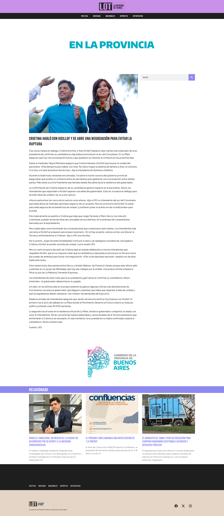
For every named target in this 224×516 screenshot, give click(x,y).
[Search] (191, 77)
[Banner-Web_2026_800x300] (112, 380)
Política (84, 16)
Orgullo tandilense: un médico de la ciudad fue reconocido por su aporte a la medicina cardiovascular (53, 441)
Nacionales (110, 16)
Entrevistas (138, 16)
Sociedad (96, 16)
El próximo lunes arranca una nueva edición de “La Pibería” (110, 439)
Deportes (124, 16)
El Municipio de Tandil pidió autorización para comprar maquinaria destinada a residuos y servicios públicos (166, 441)
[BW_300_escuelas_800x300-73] (112, 63)
